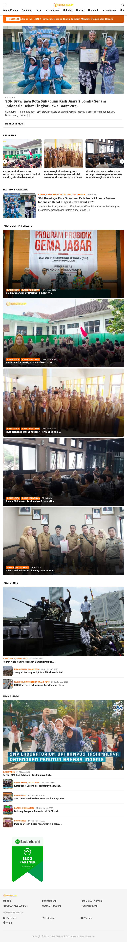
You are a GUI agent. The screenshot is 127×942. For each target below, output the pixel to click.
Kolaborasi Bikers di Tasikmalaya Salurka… (38, 785)
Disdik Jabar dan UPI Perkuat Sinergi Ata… (30, 292)
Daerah (41, 195)
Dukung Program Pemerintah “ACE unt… (37, 811)
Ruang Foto (22, 659)
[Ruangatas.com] (63, 4)
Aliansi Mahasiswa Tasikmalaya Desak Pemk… (31, 570)
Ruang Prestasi (68, 195)
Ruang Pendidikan (30, 290)
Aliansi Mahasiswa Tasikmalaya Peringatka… (31, 501)
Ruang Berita (52, 195)
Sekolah (81, 195)
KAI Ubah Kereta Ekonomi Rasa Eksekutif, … (39, 685)
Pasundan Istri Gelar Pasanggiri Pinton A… (38, 823)
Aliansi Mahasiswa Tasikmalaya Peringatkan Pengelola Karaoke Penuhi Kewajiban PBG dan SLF (62, 174)
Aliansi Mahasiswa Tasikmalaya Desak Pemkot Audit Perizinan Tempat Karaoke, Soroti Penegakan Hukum (102, 176)
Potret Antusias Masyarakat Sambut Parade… (29, 661)
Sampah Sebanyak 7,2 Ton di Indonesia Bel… (39, 672)
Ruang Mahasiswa (31, 498)
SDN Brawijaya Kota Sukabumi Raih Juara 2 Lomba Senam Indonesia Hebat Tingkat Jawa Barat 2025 (55, 103)
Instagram (50, 918)
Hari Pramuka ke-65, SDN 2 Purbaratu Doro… (31, 362)
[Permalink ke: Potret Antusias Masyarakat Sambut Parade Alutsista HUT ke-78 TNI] (63, 621)
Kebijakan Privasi (92, 901)
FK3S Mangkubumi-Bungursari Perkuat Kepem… (33, 431)
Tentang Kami (90, 906)
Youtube (88, 918)
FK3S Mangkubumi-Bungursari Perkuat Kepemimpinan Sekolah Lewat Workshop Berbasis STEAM (21, 174)
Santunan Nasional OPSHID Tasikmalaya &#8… (40, 798)
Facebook (11, 918)
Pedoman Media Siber (15, 906)
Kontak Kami (49, 901)
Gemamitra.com (51, 906)
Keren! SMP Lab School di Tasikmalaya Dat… (27, 775)
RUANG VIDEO (11, 696)
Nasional (18, 682)
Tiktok (9, 923)
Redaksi (7, 901)
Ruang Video (9, 772)
